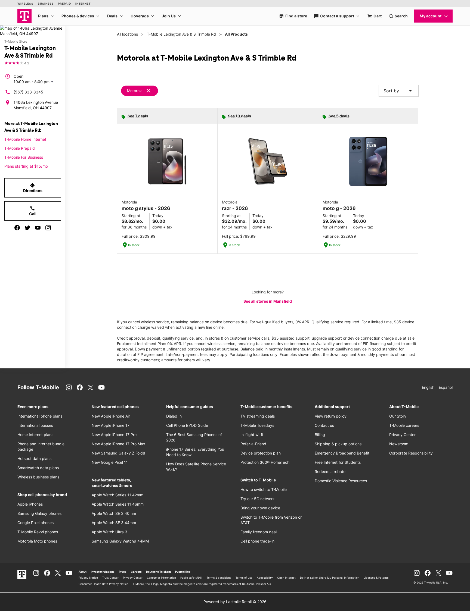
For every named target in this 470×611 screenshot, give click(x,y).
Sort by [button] (399, 90)
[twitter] (27, 227)
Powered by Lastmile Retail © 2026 (235, 601)
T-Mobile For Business (23, 157)
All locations (127, 34)
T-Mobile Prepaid (19, 148)
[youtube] (38, 227)
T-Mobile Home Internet (25, 139)
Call (32, 211)
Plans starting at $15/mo (26, 166)
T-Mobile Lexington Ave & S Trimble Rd (181, 34)
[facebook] (17, 227)
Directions (32, 188)
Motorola (135, 90)
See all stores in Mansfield (267, 301)
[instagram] (48, 227)
